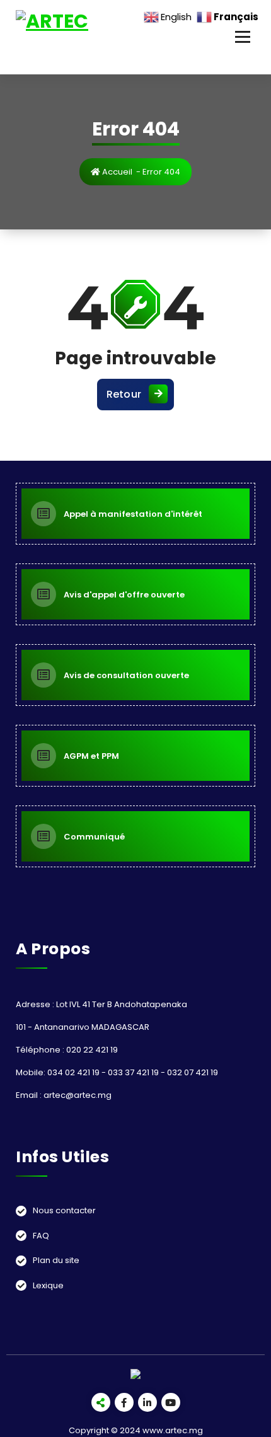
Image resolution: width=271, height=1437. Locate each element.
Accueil (116, 172)
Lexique (48, 1285)
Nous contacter (64, 1210)
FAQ (41, 1236)
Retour (124, 394)
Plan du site (56, 1260)
